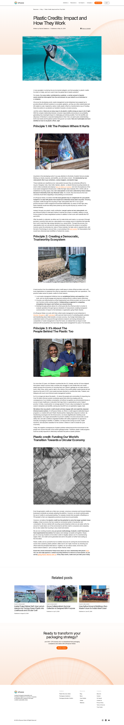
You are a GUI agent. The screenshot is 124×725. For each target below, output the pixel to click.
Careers (99, 696)
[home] (19, 2)
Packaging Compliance (64, 696)
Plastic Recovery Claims (65, 693)
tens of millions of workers (64, 187)
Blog (41, 9)
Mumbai (35, 315)
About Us (99, 693)
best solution (73, 229)
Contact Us (99, 700)
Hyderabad (51, 315)
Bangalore (42, 315)
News (81, 696)
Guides (81, 700)
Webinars (82, 702)
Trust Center (100, 707)
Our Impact (99, 698)
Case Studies (83, 698)
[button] (66, 2)
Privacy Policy (100, 702)
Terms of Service (101, 704)
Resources (35, 9)
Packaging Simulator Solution (66, 698)
